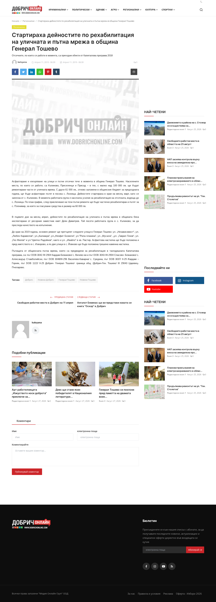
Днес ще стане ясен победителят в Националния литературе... (74, 393)
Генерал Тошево (67, 279)
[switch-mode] (201, 1)
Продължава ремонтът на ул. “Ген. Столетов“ (186, 198)
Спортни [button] (167, 9)
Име (14, 431)
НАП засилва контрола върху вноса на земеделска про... (183, 161)
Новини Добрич (46, 279)
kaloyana (37, 322)
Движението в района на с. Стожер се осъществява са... (186, 124)
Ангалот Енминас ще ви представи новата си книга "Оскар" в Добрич (104, 304)
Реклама (168, 593)
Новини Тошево (88, 279)
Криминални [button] (57, 9)
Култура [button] (150, 9)
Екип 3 (102, 401)
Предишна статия (63, 297)
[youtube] (163, 566)
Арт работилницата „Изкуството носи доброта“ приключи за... (29, 393)
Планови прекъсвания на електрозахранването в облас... (184, 179)
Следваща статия (86, 297)
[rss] (172, 566)
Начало (15, 21)
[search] (201, 10)
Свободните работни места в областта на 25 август (183, 142)
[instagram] (154, 566)
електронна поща (87, 431)
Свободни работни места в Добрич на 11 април (45, 302)
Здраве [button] (100, 9)
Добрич (29, 279)
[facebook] (146, 566)
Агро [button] (114, 9)
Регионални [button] (131, 9)
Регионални (28, 21)
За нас (131, 593)
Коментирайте (20, 444)
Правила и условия (149, 593)
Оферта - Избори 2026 (189, 593)
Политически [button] (81, 9)
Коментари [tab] (24, 421)
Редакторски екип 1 (21, 401)
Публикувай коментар (27, 471)
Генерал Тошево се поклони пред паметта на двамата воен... (116, 393)
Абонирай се (195, 549)
